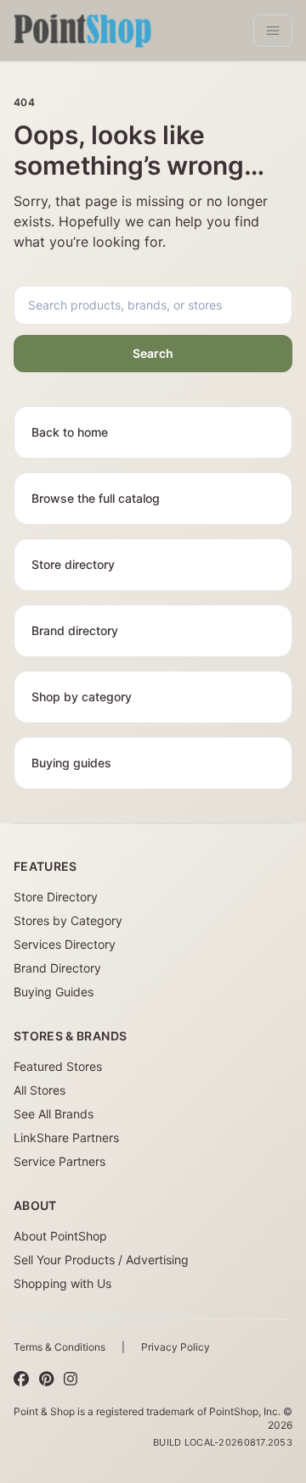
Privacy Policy (175, 1347)
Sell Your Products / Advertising (101, 1259)
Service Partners (59, 1161)
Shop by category (81, 696)
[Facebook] (21, 1379)
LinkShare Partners (66, 1137)
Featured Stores (58, 1066)
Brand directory (74, 630)
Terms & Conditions (59, 1347)
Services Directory (65, 944)
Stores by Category (68, 920)
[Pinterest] (46, 1379)
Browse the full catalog (95, 498)
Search (153, 353)
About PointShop (60, 1236)
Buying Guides (54, 991)
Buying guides (71, 762)
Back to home (69, 432)
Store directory (73, 564)
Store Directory (56, 896)
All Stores (39, 1090)
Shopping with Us (62, 1283)
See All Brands (54, 1114)
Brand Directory (57, 968)
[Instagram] (70, 1379)
